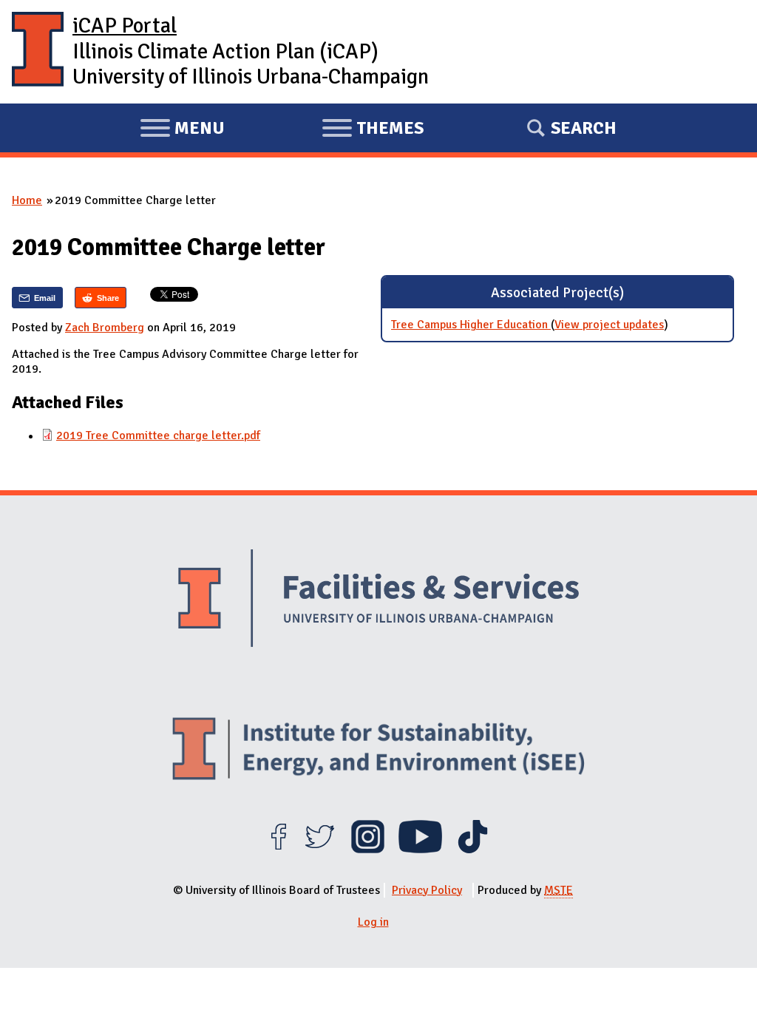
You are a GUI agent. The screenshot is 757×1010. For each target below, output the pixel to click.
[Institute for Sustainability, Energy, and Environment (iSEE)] (378, 750)
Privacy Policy (427, 890)
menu (182, 130)
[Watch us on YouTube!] (420, 849)
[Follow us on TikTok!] (472, 849)
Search (584, 128)
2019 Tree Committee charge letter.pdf (158, 435)
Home (27, 200)
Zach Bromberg (104, 327)
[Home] (38, 52)
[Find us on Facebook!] (278, 849)
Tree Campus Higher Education (471, 324)
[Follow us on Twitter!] (319, 849)
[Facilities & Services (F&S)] (378, 600)
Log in (373, 922)
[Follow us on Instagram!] (367, 849)
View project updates (609, 324)
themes (373, 130)
